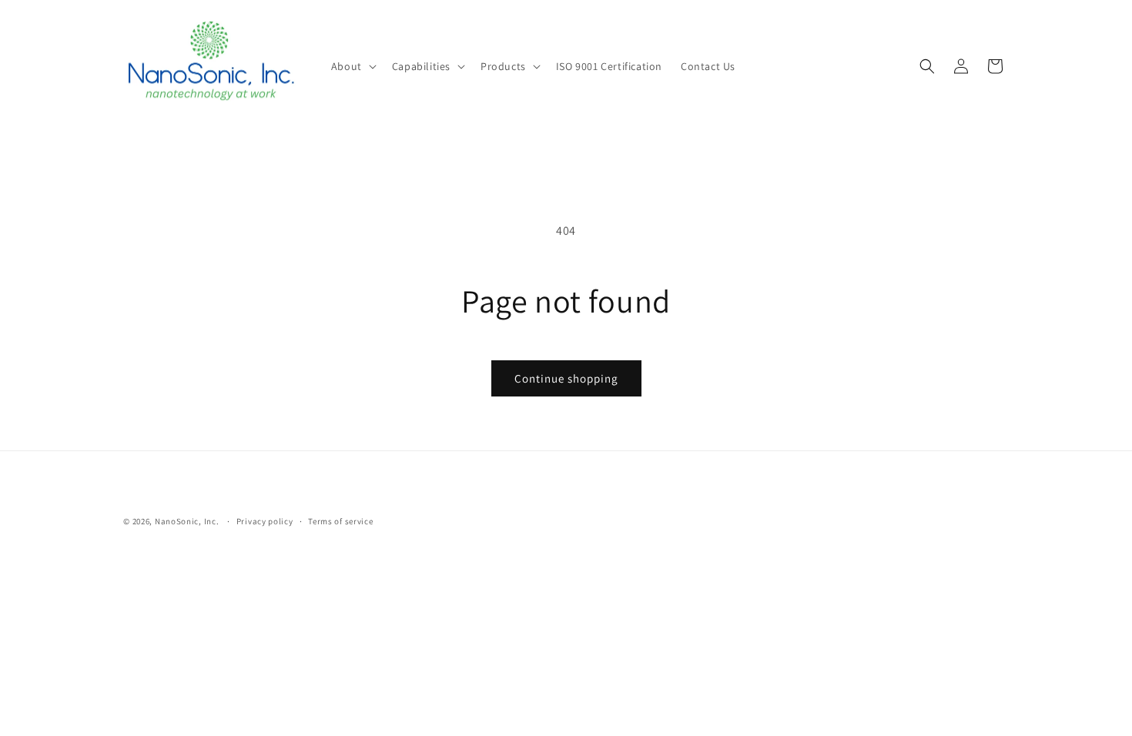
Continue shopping (566, 378)
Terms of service (340, 521)
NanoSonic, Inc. (188, 521)
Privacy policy (264, 521)
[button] (352, 66)
